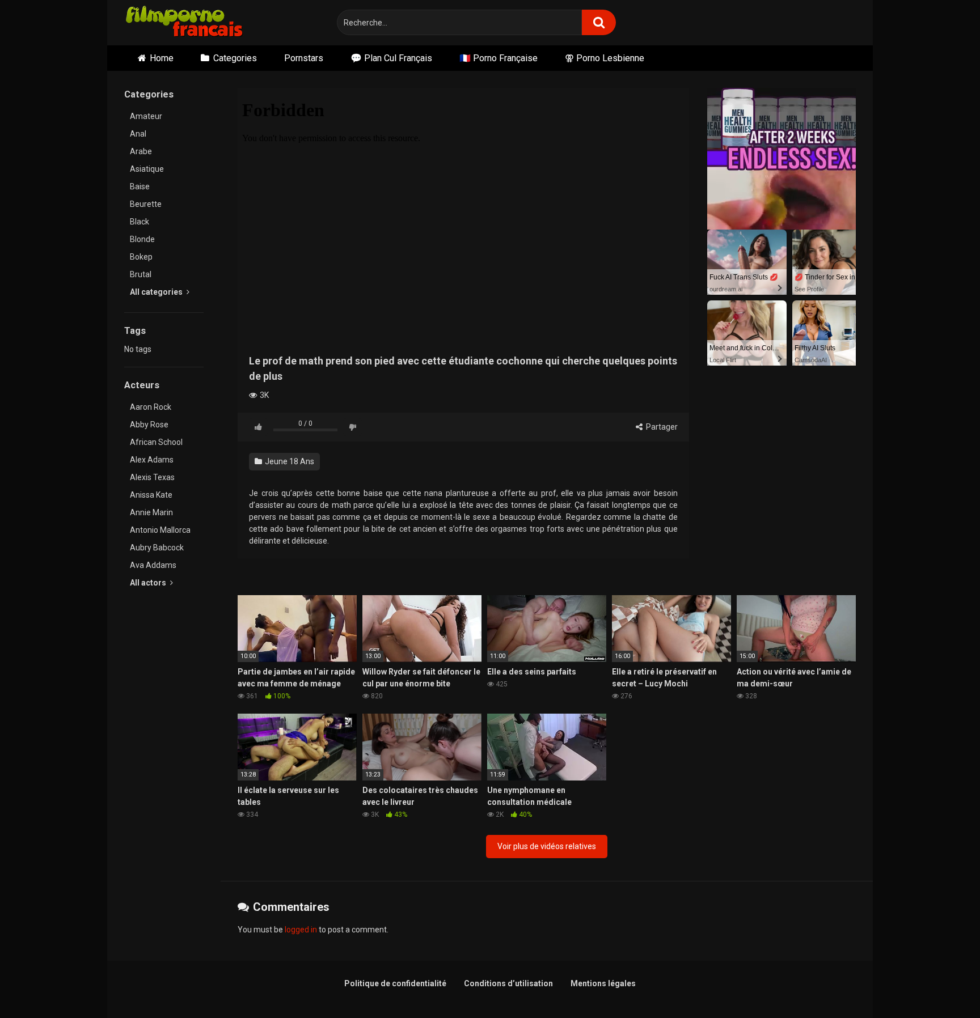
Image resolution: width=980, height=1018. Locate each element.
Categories (235, 58)
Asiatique (147, 168)
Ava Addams (153, 565)
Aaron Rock (150, 407)
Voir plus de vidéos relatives (546, 846)
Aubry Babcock (157, 547)
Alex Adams (152, 459)
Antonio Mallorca (160, 530)
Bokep (141, 256)
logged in (301, 929)
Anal (138, 133)
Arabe (141, 151)
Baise (140, 186)
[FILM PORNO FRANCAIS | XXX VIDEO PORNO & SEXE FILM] (184, 23)
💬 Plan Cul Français (391, 58)
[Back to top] (942, 983)
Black (139, 221)
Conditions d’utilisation (508, 983)
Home (162, 58)
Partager (661, 426)
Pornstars (303, 58)
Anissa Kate (151, 494)
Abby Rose (149, 424)
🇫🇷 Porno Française (498, 58)
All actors (149, 582)
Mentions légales (603, 983)
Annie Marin (151, 512)
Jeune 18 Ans (288, 461)
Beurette (146, 204)
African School (156, 442)
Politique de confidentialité (395, 983)
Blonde (142, 239)
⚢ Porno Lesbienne (604, 58)
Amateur (146, 116)
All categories (157, 291)
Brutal (140, 274)
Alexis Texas (152, 477)
